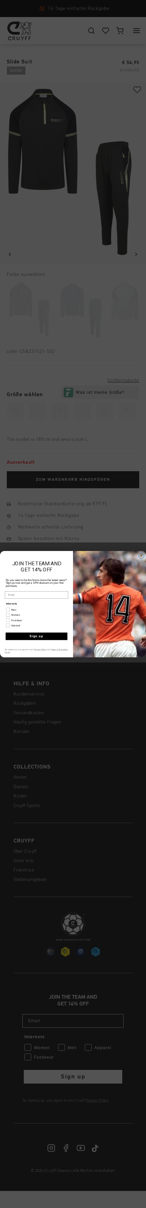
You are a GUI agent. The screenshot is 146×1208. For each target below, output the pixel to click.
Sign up (36, 636)
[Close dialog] (141, 555)
